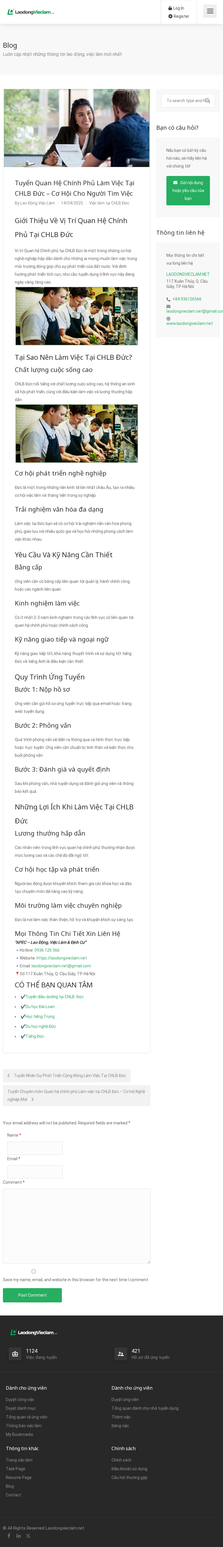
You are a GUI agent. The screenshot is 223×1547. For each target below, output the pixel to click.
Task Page (15, 1468)
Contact (13, 1495)
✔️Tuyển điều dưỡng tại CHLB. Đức (52, 996)
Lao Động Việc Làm (37, 203)
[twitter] (28, 1536)
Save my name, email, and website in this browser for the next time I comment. (76, 1279)
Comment (14, 1182)
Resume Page (19, 1477)
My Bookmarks (19, 1434)
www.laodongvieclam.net (189, 323)
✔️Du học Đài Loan (38, 1006)
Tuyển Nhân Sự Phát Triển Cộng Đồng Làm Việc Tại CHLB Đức (69, 1075)
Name (14, 1135)
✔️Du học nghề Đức (38, 1026)
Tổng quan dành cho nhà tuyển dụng (145, 1408)
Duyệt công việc (20, 1399)
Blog (10, 1486)
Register (181, 16)
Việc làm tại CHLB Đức (109, 203)
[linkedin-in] (18, 1536)
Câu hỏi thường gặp (130, 1477)
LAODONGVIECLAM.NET (188, 274)
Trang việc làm (19, 1460)
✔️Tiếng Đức (32, 1036)
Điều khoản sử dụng (129, 1468)
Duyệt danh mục (21, 1408)
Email (13, 1158)
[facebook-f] (8, 1536)
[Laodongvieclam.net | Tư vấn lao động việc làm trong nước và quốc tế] (31, 9)
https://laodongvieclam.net (62, 958)
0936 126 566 (47, 950)
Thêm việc (121, 1417)
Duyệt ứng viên (125, 1399)
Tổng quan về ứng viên (26, 1417)
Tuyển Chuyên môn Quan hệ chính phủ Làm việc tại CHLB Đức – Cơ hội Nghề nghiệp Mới (76, 1095)
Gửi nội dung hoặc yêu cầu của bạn (188, 190)
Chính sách (122, 1460)
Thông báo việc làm (24, 1425)
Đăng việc (120, 1425)
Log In (178, 8)
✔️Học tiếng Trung (38, 1016)
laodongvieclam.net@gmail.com (61, 966)
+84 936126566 (187, 299)
